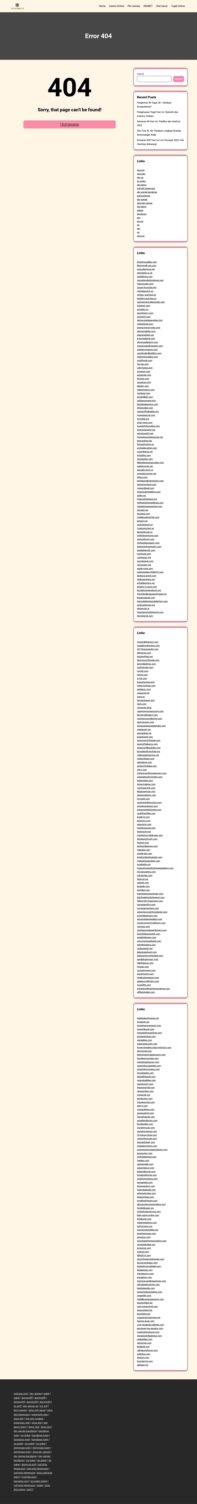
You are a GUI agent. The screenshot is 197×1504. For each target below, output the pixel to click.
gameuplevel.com (145, 1113)
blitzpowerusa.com (146, 791)
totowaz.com (143, 926)
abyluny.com (143, 1357)
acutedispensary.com (147, 915)
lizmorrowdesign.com (147, 1263)
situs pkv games (144, 203)
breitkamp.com (144, 1219)
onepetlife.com (144, 1295)
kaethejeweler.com (146, 1288)
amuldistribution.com (147, 1120)
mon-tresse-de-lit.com (147, 1306)
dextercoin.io (143, 608)
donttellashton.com (146, 664)
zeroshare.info (144, 382)
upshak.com (143, 882)
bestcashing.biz (144, 441)
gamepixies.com (145, 1182)
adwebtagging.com (146, 945)
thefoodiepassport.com (148, 543)
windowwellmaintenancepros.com (153, 988)
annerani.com (143, 371)
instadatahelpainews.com (149, 1336)
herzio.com (142, 675)
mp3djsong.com (145, 276)
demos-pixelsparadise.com (150, 320)
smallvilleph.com (145, 397)
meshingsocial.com (146, 828)
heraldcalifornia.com (147, 1175)
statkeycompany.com (147, 349)
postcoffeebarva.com (147, 744)
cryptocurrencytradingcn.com (151, 923)
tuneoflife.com (144, 985)
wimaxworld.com (145, 433)
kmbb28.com (143, 1346)
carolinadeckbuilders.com (149, 353)
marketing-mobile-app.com (150, 835)
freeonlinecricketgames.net (150, 437)
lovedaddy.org (144, 864)
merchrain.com (144, 1343)
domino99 (27, 1397)
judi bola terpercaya (37, 1468)
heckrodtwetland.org (147, 499)
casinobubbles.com (146, 1080)
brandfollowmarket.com (148, 934)
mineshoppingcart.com (148, 1062)
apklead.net (142, 1365)
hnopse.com (143, 967)
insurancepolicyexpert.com (150, 346)
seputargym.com (145, 1084)
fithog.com (142, 477)
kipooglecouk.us (145, 532)
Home (102, 6)
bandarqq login (40, 1435)
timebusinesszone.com (148, 977)
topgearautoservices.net (148, 1317)
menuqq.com (21, 1393)
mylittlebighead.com (146, 1157)
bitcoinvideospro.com (147, 715)
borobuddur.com (145, 1124)
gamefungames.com (147, 1131)
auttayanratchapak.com (148, 740)
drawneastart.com (146, 1186)
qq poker (25, 1435)
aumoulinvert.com (145, 539)
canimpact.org (144, 557)
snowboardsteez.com (147, 806)
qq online (141, 181)
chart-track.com (144, 422)
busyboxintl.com (145, 737)
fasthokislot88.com (146, 1190)
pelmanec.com (144, 653)
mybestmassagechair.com (149, 506)
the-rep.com (143, 364)
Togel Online (178, 6)
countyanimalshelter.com (149, 941)
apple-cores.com (145, 568)
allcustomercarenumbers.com (151, 1204)
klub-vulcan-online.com (148, 1215)
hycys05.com (143, 799)
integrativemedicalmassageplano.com (155, 868)
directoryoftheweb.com (148, 660)
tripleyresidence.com (147, 1222)
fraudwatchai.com (146, 1102)
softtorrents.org (144, 1226)
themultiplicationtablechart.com (152, 601)
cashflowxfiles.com (146, 813)
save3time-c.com (145, 313)
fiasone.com (143, 842)
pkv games (142, 199)
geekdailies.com (144, 1339)
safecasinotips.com (146, 1193)
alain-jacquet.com (145, 722)
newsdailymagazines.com (149, 1033)
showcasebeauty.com (147, 342)
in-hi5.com (142, 678)
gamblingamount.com (147, 959)
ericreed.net (142, 510)
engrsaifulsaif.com (146, 1142)
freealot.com (143, 1160)
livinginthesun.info (146, 700)
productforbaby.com (147, 766)
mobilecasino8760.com (148, 517)
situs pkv (141, 174)
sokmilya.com (143, 1354)
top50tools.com (144, 360)
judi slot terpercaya (146, 188)
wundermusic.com (146, 1128)
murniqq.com (29, 1476)
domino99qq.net (145, 656)
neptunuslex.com (145, 284)
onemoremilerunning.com (149, 802)
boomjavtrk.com (145, 1361)
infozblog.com (144, 455)
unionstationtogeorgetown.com (152, 1149)
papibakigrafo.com (146, 550)
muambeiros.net (145, 451)
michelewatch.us (145, 291)
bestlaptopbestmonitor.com (150, 481)
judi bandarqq (143, 196)
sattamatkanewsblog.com (149, 919)
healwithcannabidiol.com (149, 1266)
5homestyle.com (145, 616)
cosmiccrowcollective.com (149, 718)
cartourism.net (144, 565)
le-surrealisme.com (146, 338)
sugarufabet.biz (144, 1310)
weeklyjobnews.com (146, 937)
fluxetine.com (143, 514)
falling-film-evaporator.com (150, 901)
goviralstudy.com (145, 561)
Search (140, 74)
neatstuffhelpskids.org (148, 411)
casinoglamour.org (146, 605)
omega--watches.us (146, 295)
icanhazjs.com (144, 554)
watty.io (141, 696)
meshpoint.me (144, 729)
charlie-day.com (144, 853)
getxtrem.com (143, 821)
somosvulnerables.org (147, 1230)
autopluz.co (142, 309)
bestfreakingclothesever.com (151, 897)
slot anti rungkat (34, 1418)
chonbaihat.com (145, 459)
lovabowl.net (143, 1022)
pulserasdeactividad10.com (150, 572)
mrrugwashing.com (146, 872)
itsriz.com (141, 704)
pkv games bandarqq (147, 192)
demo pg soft (29, 1464)
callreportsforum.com (147, 1350)
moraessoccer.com (146, 415)
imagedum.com (144, 1277)
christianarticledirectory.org (150, 612)
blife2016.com (144, 1255)
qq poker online (39, 1481)
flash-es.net (142, 879)
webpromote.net (145, 466)
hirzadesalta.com (145, 1073)
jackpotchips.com (145, 1197)
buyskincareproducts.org (149, 590)
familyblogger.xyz (145, 1208)
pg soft (17, 1406)
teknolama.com (144, 762)
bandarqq (141, 214)
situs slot (19, 1418)
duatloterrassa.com (146, 1233)
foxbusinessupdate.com (148, 861)
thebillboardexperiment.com (150, 1299)
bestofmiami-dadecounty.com (151, 1055)
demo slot (33, 1426)
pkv (138, 217)
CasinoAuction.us (145, 528)
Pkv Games (134, 6)
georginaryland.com (146, 484)
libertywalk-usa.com (146, 265)
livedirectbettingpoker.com (149, 857)
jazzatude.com (144, 375)
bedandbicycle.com (146, 1171)
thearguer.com (144, 831)
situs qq (141, 170)
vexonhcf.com (144, 317)
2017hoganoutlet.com (147, 649)
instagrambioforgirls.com (149, 810)
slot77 (30, 1489)
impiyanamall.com (146, 1087)
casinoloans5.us (145, 524)
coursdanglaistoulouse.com (150, 280)
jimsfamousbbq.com (147, 262)
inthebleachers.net (146, 583)
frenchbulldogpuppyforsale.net (152, 594)
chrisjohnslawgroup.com (149, 1211)
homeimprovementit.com (149, 1025)
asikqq (140, 210)
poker (47, 1393)
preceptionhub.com (146, 1036)
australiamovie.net (146, 269)
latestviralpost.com (146, 784)
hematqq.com (21, 1481)
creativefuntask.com (147, 1138)
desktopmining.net (146, 579)
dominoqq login (22, 1447)
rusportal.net (143, 693)
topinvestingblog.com (147, 357)
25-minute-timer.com (147, 1135)
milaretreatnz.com (146, 390)
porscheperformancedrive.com (151, 1241)
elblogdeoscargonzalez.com (150, 462)
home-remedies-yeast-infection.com (154, 1047)
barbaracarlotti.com (146, 576)
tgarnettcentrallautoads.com (151, 302)
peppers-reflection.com (148, 981)
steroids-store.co (145, 470)
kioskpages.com (145, 1270)
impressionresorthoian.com (150, 894)
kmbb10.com (143, 817)
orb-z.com (142, 769)
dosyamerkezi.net (145, 335)
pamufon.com (144, 1237)
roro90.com (142, 671)
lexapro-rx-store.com (147, 587)
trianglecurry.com (145, 1273)
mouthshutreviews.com (148, 1069)
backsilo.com (143, 886)
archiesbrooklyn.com (147, 448)
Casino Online (116, 6)
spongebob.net (144, 733)
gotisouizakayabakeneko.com (151, 726)
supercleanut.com (145, 1168)
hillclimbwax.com (145, 963)
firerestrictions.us (145, 444)
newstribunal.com (145, 1029)
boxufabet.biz (143, 1314)
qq (138, 225)
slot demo (141, 185)
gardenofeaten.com (146, 795)
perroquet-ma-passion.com (150, 1328)
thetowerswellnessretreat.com (151, 1281)
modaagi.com (143, 393)
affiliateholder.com (146, 992)
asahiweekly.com (145, 1164)
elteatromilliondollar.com (149, 748)
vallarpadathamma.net (148, 755)
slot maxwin (20, 1410)
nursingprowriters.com (148, 908)
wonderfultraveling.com (148, 426)
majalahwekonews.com (148, 645)
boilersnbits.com (145, 780)
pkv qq (140, 177)
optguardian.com (145, 1091)
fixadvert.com (143, 306)
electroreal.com (144, 1051)
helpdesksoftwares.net (148, 1018)
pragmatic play (40, 1414)
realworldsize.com (145, 758)
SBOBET (148, 6)
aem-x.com (142, 1106)
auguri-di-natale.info (146, 287)
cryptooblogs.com (145, 1109)
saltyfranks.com (145, 368)
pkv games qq (30, 1406)
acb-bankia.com (144, 875)
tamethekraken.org (146, 1244)
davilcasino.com (145, 1098)
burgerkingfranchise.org (148, 751)
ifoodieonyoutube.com (148, 1058)
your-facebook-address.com (150, 1325)
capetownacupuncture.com (150, 711)
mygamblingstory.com (147, 642)
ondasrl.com (143, 1252)
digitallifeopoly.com (146, 1076)
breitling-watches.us (146, 298)
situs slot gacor (37, 1410)
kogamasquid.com (146, 597)
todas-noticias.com (146, 685)
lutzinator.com (144, 1248)
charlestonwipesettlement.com (152, 930)
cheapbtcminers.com (147, 1146)
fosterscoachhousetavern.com (151, 773)
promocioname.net (146, 430)
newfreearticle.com (146, 788)
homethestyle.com (146, 1117)
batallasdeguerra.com (147, 404)
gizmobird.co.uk (144, 273)
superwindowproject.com (149, 546)
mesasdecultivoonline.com (149, 777)
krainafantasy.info (146, 682)
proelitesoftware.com (147, 1200)
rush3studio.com (145, 667)
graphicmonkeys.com (147, 1179)
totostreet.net (143, 1095)
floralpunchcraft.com (147, 839)
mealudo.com (143, 850)
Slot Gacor (162, 6)
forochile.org (143, 419)
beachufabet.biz (145, 1303)
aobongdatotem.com (147, 1044)
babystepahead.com (147, 952)
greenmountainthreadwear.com (152, 912)
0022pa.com (143, 378)
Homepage (69, 124)
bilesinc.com (143, 386)
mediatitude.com (145, 324)
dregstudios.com (145, 408)
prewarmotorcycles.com (148, 327)
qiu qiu (140, 221)
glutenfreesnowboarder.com (150, 1259)
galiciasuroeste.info (146, 400)
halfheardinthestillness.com (150, 503)
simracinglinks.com (146, 331)
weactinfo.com (144, 824)
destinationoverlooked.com (150, 955)
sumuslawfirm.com (146, 904)
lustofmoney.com (145, 974)
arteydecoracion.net (146, 473)
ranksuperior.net (145, 948)
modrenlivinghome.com (148, 1332)
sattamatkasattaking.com (149, 1292)
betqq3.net (142, 521)
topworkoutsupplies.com (149, 1066)
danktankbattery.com (147, 846)
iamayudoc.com (144, 1153)
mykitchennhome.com (147, 535)
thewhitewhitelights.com (149, 492)
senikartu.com (144, 689)
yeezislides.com (144, 1040)
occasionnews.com (146, 970)
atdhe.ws (141, 495)
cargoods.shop (144, 707)
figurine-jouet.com (145, 1321)
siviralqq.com (143, 890)
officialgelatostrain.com (148, 1284)
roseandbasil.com (145, 488)
